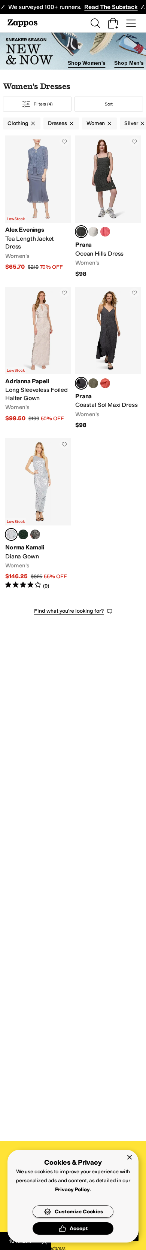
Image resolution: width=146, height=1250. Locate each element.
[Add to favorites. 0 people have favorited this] (64, 141)
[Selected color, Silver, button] (11, 534)
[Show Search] (95, 23)
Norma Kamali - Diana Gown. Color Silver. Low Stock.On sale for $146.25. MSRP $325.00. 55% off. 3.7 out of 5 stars (38, 514)
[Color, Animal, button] (35, 534)
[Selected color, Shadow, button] (81, 232)
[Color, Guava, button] (105, 232)
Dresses (57, 123)
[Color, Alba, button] (93, 232)
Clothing (17, 123)
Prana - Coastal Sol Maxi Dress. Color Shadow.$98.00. (108, 358)
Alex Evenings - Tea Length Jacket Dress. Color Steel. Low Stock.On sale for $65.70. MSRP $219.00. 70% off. (38, 206)
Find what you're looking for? (69, 611)
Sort (109, 104)
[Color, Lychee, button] (105, 383)
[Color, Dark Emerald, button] (23, 534)
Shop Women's (86, 63)
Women (95, 123)
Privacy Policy (72, 1189)
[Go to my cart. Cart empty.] (113, 23)
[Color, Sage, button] (93, 383)
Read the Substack (110, 6)
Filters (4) (43, 104)
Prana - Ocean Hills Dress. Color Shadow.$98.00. (108, 206)
